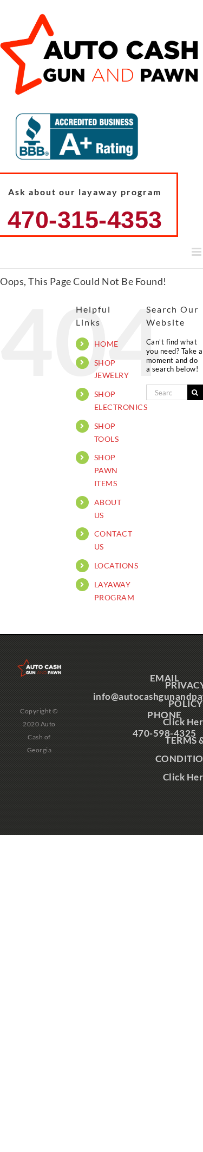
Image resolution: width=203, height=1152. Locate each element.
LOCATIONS (116, 565)
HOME (106, 343)
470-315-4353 (85, 220)
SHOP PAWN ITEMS (106, 470)
